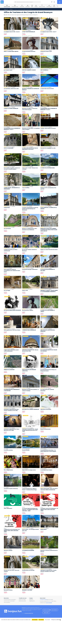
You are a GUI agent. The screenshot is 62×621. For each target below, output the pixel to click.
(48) (26, 268)
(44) (26, 588)
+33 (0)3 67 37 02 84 (43, 599)
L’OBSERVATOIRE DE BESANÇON (29, 330)
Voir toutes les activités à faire (29, 613)
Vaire (30, 68)
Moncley (31, 87)
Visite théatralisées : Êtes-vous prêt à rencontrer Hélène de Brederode (49, 489)
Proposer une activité (22, 599)
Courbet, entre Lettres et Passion (48, 128)
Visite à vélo (25, 290)
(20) (7, 87)
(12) (7, 68)
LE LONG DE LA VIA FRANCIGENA (48, 167)
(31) (44, 268)
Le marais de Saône (8, 450)
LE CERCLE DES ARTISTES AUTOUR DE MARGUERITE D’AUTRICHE (30, 148)
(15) (7, 388)
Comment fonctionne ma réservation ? (10, 599)
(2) (7, 186)
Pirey (12, 50)
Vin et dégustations (8, 469)
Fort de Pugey (7, 290)
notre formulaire (49, 602)
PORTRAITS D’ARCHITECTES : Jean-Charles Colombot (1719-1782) (11, 410)
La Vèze (12, 368)
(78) (7, 206)
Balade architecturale (45, 429)
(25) (44, 50)
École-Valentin (49, 206)
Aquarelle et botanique (46, 409)
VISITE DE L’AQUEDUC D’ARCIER (29, 70)
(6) (7, 289)
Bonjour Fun (6, 9)
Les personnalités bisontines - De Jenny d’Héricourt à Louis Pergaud (48, 451)
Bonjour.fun (31, 599)
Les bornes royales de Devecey (11, 488)
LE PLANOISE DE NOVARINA (28, 550)
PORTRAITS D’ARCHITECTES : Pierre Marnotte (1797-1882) (11, 429)
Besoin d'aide (46, 612)
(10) (44, 68)
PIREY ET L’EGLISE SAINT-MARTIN (11, 51)
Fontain (13, 227)
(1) (44, 30)
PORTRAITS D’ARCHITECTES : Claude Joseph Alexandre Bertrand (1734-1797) (30, 430)
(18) (26, 368)
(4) (44, 166)
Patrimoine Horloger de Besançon (29, 269)
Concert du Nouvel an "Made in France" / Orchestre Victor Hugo (29, 489)
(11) (26, 549)
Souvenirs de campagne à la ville (48, 148)
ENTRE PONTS (44, 529)
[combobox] (27, 2)
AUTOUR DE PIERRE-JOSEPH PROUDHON (12, 310)
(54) (26, 328)
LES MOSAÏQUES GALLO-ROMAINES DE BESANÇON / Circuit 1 (12, 129)
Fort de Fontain (7, 228)
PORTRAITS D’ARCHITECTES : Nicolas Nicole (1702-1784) (30, 350)
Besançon (11, 9)
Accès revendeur (54, 609)
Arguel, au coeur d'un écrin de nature (49, 249)
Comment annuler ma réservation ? (9, 600)
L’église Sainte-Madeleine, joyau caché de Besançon (11, 350)
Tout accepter (34, 619)
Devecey (7, 487)
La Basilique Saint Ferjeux (46, 469)
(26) (44, 146)
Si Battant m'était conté (46, 51)
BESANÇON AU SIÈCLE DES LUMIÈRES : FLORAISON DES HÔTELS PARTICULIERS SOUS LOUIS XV (49, 230)
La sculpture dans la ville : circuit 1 (48, 31)
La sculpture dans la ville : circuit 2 (12, 31)
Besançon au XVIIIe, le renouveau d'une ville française (29, 109)
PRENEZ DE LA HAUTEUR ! (9, 369)
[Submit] (15, 2)
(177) (26, 30)
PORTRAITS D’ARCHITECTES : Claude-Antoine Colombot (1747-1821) (49, 571)
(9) (44, 87)
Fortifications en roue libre (28, 570)
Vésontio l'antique (8, 550)
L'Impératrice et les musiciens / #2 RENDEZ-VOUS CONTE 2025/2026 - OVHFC (12, 530)
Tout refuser (41, 619)
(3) (7, 30)
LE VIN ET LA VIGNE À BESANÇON (11, 108)
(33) (26, 68)
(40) (7, 248)
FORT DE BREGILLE (44, 70)
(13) (26, 289)
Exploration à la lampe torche (29, 469)
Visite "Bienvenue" (8, 508)
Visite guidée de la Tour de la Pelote (12, 330)
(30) (44, 227)
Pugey (13, 289)
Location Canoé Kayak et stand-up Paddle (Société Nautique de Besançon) (30, 208)
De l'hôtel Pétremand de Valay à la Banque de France (48, 370)
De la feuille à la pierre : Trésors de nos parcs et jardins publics (12, 168)
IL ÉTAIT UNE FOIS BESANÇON (28, 31)
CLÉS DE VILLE (7, 207)
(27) (7, 107)
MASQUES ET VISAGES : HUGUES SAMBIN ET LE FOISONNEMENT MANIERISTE (49, 291)
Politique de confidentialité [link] (56, 619)
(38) (44, 186)
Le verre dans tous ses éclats (47, 88)
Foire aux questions (7, 602)
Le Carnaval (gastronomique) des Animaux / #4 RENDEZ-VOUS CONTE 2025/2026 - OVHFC (30, 509)
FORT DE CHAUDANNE (8, 148)
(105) (26, 87)
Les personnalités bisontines (28, 51)
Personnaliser (47, 619)
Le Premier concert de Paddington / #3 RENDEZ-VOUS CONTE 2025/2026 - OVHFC (49, 509)
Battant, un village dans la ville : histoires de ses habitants (29, 229)
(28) (7, 268)
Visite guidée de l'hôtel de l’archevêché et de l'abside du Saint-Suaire (12, 270)
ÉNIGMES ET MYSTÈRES (27, 590)
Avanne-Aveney (25, 450)
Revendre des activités (22, 600)
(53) (7, 328)
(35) (44, 487)
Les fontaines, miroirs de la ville (11, 88)
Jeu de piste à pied (8, 70)
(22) (7, 50)
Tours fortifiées (25, 187)
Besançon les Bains (8, 590)
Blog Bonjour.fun (32, 600)
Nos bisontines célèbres (27, 310)
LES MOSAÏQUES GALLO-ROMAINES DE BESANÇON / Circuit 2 (49, 109)
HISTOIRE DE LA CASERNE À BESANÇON (30, 409)
